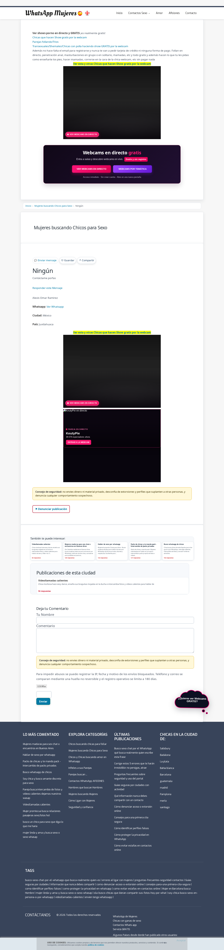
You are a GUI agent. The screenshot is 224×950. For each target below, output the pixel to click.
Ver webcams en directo (91, 169)
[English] (87, 13)
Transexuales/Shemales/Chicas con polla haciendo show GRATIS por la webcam (80, 46)
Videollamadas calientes (36, 804)
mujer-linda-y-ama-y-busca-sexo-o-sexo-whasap (64, 893)
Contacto (191, 13)
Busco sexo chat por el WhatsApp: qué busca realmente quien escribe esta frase (133, 753)
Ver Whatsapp (55, 306)
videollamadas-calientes (69, 897)
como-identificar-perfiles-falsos (43, 888)
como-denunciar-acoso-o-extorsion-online (120, 884)
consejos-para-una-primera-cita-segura (168, 884)
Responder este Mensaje (47, 288)
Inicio (119, 13)
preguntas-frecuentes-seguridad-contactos (159, 880)
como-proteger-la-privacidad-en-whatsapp (87, 888)
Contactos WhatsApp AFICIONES (86, 781)
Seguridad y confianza (81, 807)
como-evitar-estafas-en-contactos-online (136, 888)
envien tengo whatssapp (98, 897)
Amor (159, 13)
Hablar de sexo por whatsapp (39, 754)
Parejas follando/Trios (45, 41)
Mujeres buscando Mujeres (83, 794)
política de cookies (96, 945)
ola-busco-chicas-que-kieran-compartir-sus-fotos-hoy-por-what (130, 893)
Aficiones (174, 13)
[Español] (80, 13)
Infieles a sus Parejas (80, 768)
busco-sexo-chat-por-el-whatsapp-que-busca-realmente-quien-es (62, 880)
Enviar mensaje (45, 260)
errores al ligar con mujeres (117, 880)
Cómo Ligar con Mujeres (82, 800)
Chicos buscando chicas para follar (88, 744)
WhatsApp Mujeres (50, 13)
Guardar (67, 260)
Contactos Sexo (137, 13)
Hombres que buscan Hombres (86, 787)
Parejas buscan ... (78, 774)
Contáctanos (37, 915)
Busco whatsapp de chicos (37, 772)
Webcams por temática (133, 169)
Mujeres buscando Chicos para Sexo (53, 205)
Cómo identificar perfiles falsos (131, 828)
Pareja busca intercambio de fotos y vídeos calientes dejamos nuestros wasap (42, 794)
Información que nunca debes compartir (73, 884)
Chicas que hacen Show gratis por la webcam (59, 37)
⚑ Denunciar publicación (51, 509)
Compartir (86, 260)
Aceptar (181, 940)
